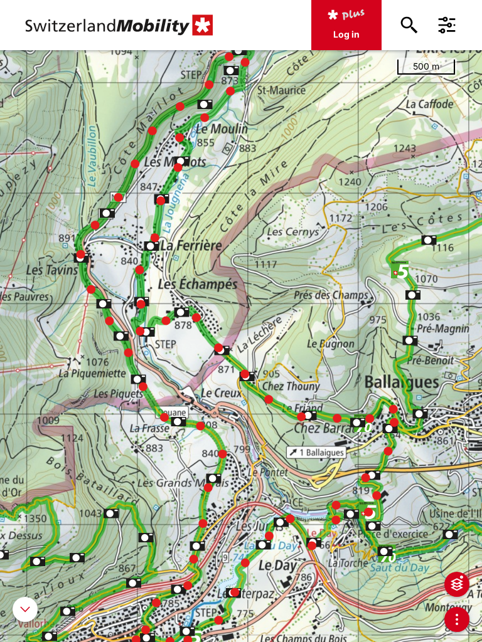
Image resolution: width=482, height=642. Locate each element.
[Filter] (447, 25)
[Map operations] (456, 619)
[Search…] (409, 25)
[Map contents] (456, 584)
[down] (25, 609)
